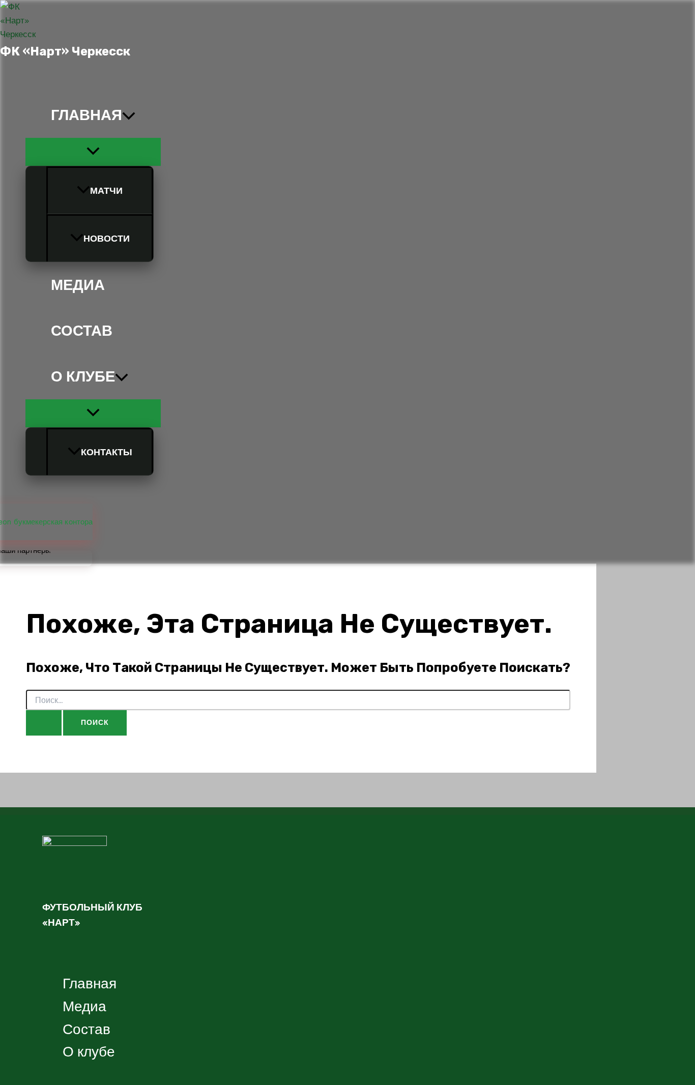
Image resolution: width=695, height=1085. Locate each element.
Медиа (78, 285)
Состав (81, 330)
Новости (106, 238)
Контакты (106, 452)
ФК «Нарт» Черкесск (65, 51)
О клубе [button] (83, 376)
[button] (128, 115)
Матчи (106, 191)
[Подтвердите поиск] (44, 723)
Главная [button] (86, 115)
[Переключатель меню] (93, 152)
